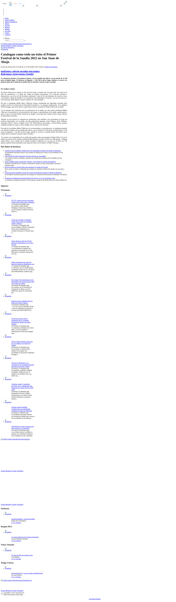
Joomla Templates (17, 46)
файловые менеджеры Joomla (17, 74)
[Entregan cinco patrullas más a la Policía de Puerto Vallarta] (8, 296)
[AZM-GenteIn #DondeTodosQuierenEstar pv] (16, 44)
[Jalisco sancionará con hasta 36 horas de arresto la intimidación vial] (8, 257)
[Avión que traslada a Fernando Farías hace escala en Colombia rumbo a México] (8, 215)
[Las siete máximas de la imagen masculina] (8, 532)
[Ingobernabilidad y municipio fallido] (8, 514)
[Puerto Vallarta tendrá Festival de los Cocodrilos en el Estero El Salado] (8, 337)
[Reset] (25, 40)
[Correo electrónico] (7, 47)
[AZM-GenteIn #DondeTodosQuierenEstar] (15, 439)
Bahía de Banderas (51, 67)
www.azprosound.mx (95, 599)
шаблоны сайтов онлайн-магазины (20, 71)
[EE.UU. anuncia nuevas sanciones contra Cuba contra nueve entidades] (8, 195)
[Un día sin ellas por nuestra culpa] (8, 550)
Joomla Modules (6, 46)
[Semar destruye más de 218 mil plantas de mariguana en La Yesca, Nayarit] (8, 236)
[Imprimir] (4, 49)
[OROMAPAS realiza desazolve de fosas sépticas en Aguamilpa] (8, 422)
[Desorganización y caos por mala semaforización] (8, 568)
